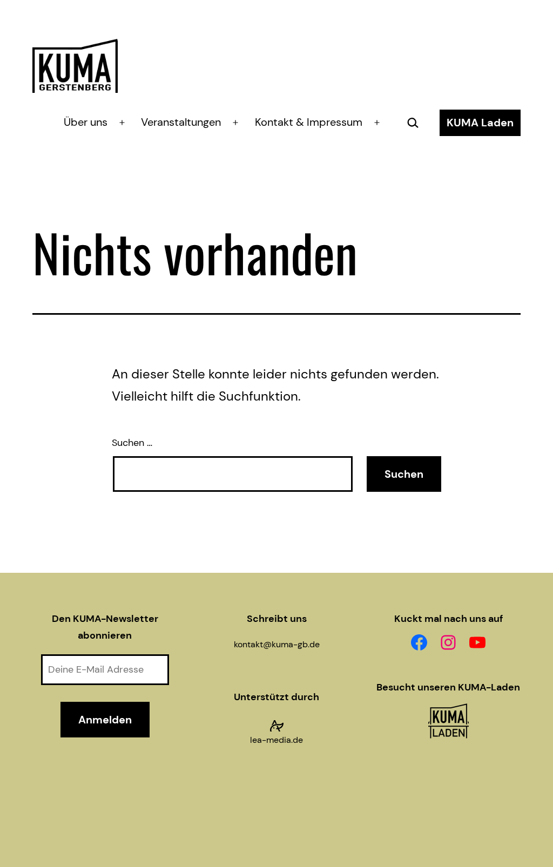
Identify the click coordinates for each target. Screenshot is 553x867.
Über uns (85, 122)
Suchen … (132, 442)
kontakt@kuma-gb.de (277, 644)
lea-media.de (276, 740)
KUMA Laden (480, 123)
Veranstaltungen (181, 122)
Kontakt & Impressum (308, 122)
